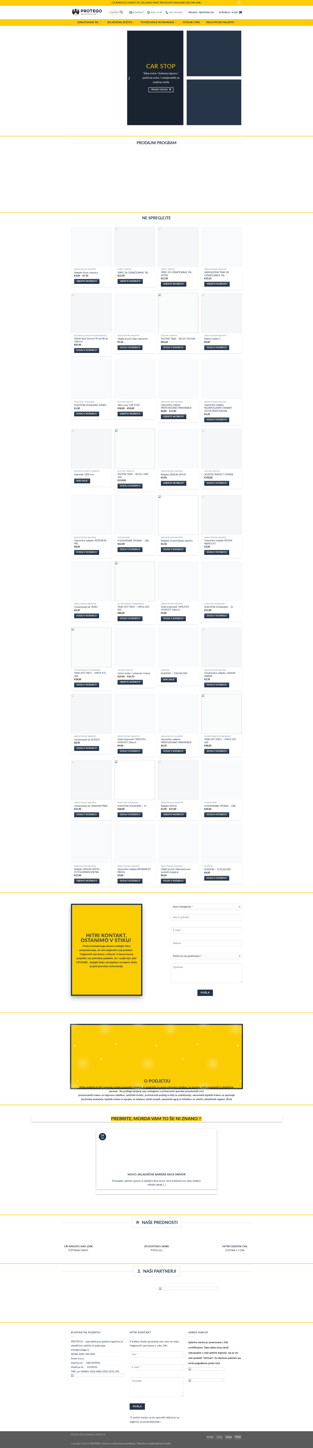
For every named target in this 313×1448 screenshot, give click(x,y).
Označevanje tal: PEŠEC (86, 607)
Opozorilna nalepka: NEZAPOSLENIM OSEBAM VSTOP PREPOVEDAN (218, 408)
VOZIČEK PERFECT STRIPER (218, 474)
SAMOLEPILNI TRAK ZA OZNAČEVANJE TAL (216, 274)
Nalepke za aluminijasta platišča (177, 541)
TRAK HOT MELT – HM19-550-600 (220, 741)
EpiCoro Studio (163, 1443)
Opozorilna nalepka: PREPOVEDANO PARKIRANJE (176, 406)
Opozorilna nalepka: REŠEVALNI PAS (90, 542)
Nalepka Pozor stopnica (86, 272)
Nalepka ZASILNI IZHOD (173, 474)
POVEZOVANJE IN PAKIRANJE (157, 22)
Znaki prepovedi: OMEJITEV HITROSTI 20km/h (132, 741)
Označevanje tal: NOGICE (87, 740)
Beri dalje (82, 481)
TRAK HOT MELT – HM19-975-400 (90, 674)
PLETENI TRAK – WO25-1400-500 (133, 476)
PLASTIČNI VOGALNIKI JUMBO (90, 405)
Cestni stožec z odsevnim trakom (134, 673)
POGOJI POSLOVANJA (82, 1434)
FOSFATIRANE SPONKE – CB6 (133, 541)
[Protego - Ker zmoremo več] (87, 12)
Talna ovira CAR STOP (129, 405)
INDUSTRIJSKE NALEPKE (220, 22)
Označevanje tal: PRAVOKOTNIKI (91, 806)
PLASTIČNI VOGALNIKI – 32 (218, 607)
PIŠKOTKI (101, 1434)
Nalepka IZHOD (169, 806)
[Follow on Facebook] (239, 2)
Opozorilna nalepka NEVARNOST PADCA (134, 871)
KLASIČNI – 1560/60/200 (174, 673)
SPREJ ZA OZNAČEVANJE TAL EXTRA (176, 274)
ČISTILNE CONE (191, 22)
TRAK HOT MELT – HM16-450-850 (134, 608)
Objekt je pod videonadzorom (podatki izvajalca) (176, 871)
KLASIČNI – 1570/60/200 (217, 869)
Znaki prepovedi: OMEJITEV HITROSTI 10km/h (175, 608)
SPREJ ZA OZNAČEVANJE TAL (133, 272)
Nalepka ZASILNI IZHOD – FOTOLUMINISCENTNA (87, 871)
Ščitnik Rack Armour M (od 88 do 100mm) (91, 340)
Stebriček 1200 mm (84, 474)
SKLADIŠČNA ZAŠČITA (119, 22)
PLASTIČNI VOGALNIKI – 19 (132, 806)
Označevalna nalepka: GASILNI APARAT (219, 674)
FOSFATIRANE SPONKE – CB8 (220, 806)
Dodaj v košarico (86, 350)
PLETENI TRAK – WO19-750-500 (178, 339)
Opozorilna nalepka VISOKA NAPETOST (218, 542)
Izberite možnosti (86, 281)
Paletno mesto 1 (212, 339)
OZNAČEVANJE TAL (87, 22)
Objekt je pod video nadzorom (133, 339)
